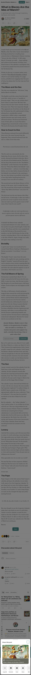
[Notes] (23, 668)
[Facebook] (10, 668)
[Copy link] (4, 668)
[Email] (16, 668)
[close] (28, 642)
